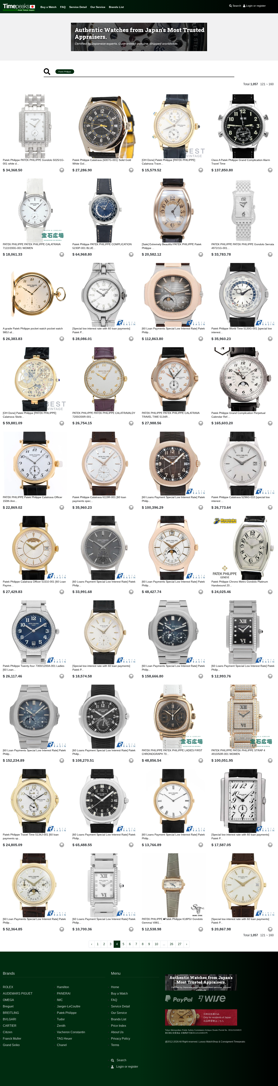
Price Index (118, 1025)
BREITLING (11, 1012)
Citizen (7, 1032)
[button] (62, 170)
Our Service (97, 7)
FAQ (63, 7)
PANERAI (63, 993)
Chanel (62, 1045)
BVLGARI (9, 1019)
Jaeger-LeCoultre (68, 1006)
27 (179, 944)
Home (115, 987)
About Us (117, 1032)
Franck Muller (12, 1038)
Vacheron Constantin (71, 1032)
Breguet (8, 1006)
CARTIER (9, 1025)
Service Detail (78, 7)
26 (171, 944)
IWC (60, 1000)
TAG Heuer (64, 1038)
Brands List (116, 7)
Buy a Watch (48, 7)
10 (156, 944)
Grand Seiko (11, 1045)
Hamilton (63, 987)
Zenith (61, 1025)
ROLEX (8, 987)
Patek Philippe (67, 1012)
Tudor (61, 1019)
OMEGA (8, 1000)
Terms (115, 1045)
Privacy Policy (120, 1038)
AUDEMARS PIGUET (18, 993)
